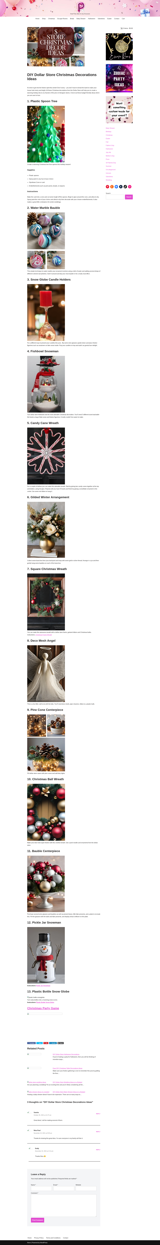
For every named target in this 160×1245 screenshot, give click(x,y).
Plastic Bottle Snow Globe (45, 1002)
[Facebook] (116, 186)
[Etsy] (112, 186)
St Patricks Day (111, 163)
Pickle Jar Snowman (43, 985)
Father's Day (110, 145)
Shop (44, 18)
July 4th (108, 152)
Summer (108, 166)
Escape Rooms (62, 18)
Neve (29, 1242)
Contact (116, 18)
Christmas (51, 18)
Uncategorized (110, 169)
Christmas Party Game (43, 1008)
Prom (107, 159)
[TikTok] (125, 186)
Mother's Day (110, 156)
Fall (107, 142)
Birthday (108, 131)
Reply (98, 1113)
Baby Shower (81, 18)
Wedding (109, 180)
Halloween (91, 18)
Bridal (72, 18)
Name (33, 1185)
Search (108, 193)
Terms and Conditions (53, 1238)
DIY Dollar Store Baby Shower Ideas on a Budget (69, 1092)
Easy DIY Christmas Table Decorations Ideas (67, 1068)
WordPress (43, 1242)
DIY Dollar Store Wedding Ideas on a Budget (67, 1082)
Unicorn (108, 173)
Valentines (101, 18)
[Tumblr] (120, 186)
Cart (123, 18)
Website (78, 1185)
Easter (109, 18)
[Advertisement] (119, 231)
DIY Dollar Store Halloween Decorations (66, 1054)
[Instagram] (129, 186)
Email (55, 1185)
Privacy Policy (39, 1238)
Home (37, 18)
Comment (34, 1193)
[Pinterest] (107, 186)
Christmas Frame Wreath (43, 635)
